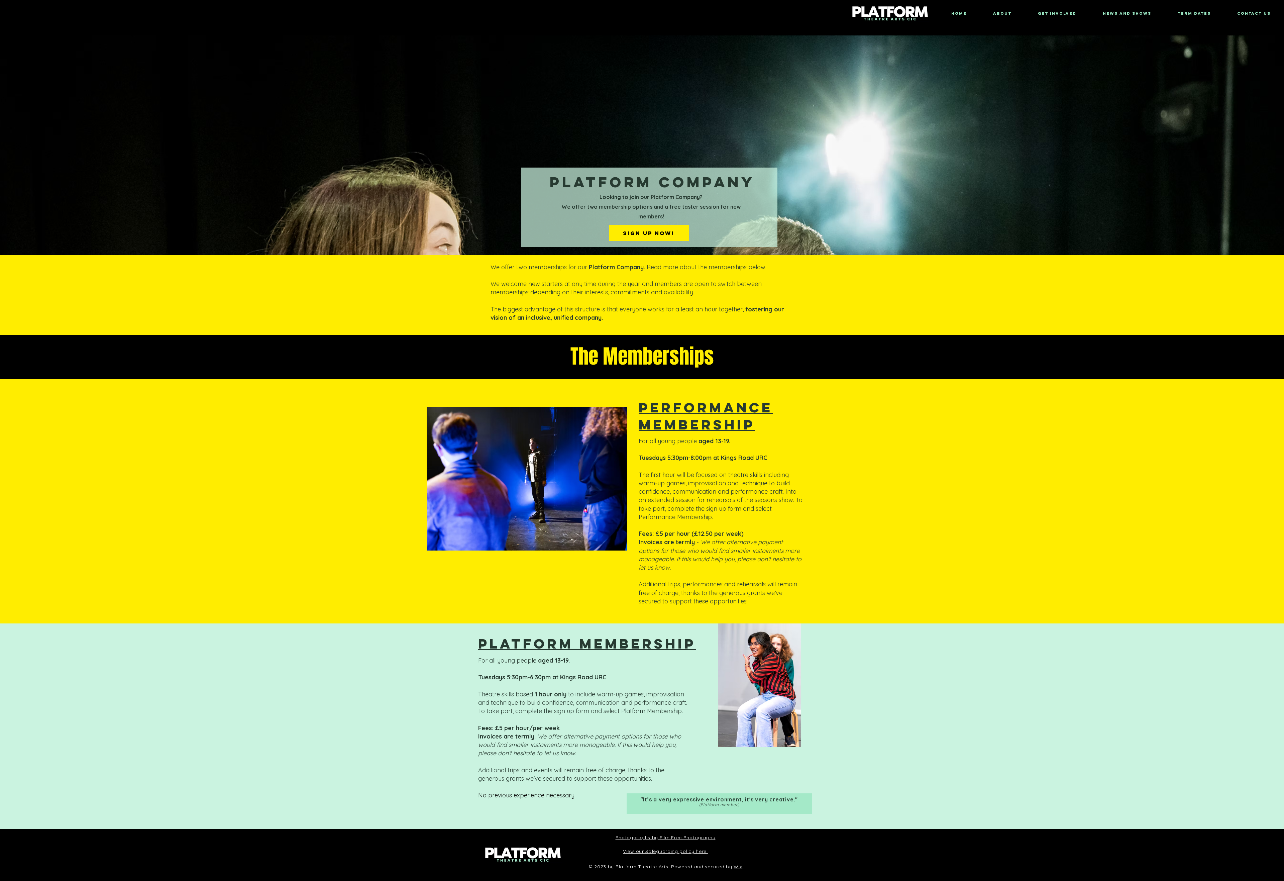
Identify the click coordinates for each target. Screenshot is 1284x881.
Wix (738, 867)
